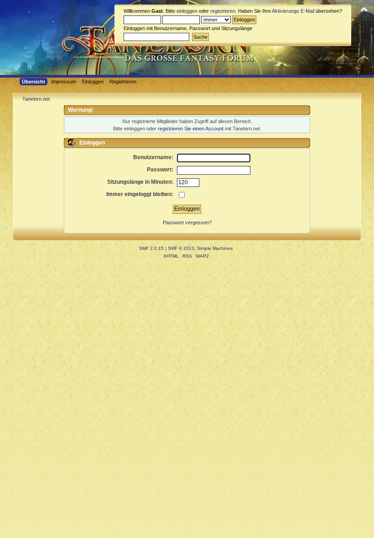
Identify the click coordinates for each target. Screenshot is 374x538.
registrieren (222, 11)
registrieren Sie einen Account (190, 128)
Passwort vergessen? (187, 222)
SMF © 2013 (181, 248)
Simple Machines (215, 248)
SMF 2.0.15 (151, 248)
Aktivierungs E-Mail (293, 11)
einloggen (187, 11)
